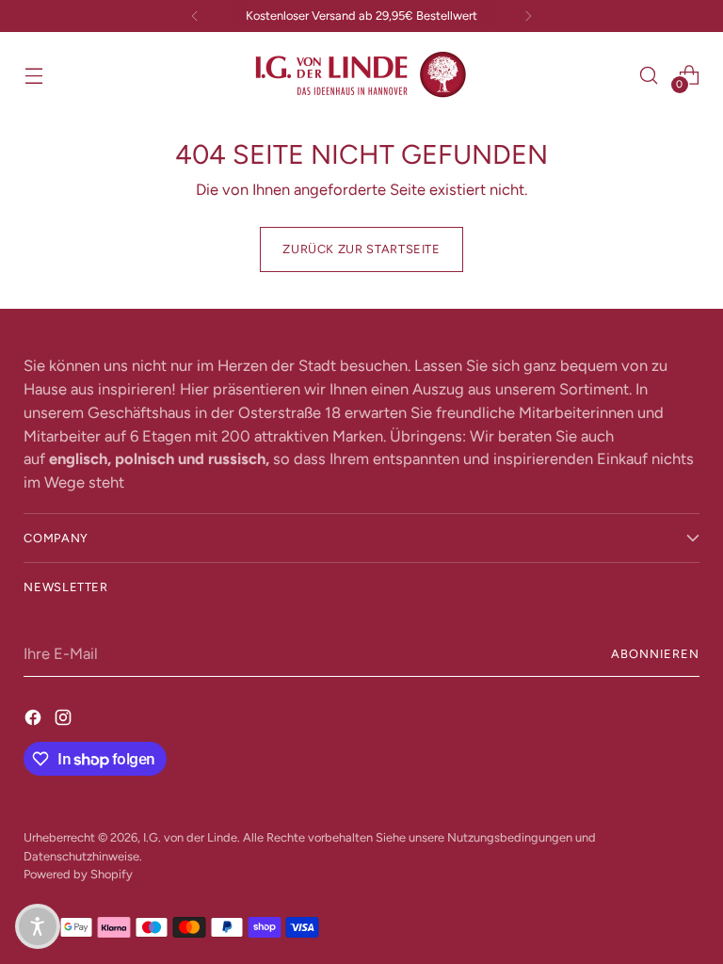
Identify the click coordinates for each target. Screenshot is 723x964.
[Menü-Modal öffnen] (33, 75)
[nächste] (528, 16)
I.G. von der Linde (190, 837)
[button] (37, 926)
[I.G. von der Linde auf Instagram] (65, 717)
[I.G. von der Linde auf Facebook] (35, 717)
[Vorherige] (195, 16)
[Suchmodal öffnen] (649, 75)
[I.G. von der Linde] (361, 75)
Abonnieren (655, 654)
